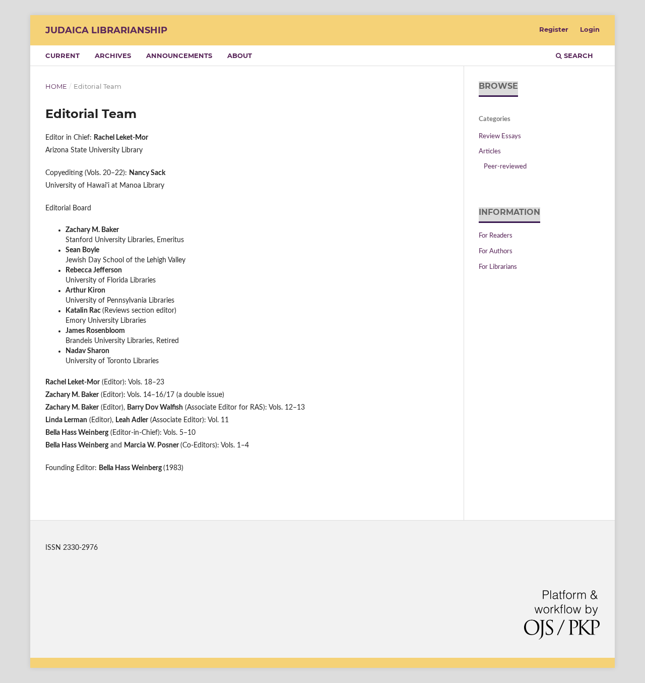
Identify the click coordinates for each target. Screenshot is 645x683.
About (239, 55)
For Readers (495, 236)
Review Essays (500, 136)
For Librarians (498, 267)
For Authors (495, 251)
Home (56, 86)
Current (62, 55)
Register (553, 29)
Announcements (179, 55)
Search (577, 55)
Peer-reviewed (505, 166)
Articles (490, 151)
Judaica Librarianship (106, 30)
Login (590, 29)
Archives (113, 55)
